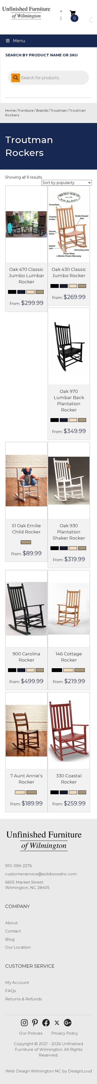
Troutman (58, 110)
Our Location (18, 947)
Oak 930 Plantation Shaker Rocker (69, 532)
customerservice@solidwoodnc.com (41, 873)
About (11, 922)
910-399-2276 (18, 865)
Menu (19, 40)
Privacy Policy (64, 1033)
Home (10, 110)
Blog (9, 939)
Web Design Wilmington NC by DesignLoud (48, 1071)
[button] (26, 224)
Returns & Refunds (23, 999)
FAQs (10, 990)
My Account (17, 982)
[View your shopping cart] (72, 13)
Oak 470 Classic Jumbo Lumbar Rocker (26, 275)
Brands (42, 110)
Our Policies (30, 1033)
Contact (13, 931)
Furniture (26, 110)
